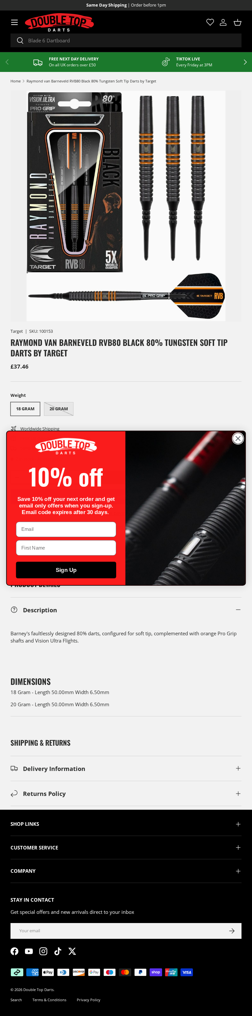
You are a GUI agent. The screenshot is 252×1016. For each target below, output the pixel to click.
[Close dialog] (238, 438)
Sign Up (66, 570)
